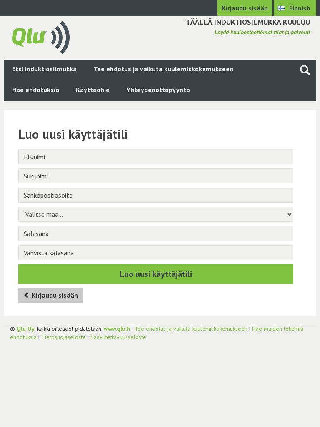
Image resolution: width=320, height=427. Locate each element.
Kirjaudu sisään (245, 8)
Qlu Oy (26, 328)
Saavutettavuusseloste (118, 337)
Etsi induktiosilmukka (44, 69)
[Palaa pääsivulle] (41, 37)
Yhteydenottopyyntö (158, 89)
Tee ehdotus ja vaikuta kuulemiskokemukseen (163, 69)
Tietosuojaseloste (63, 337)
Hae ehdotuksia (35, 89)
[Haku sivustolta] (305, 70)
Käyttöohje (93, 89)
